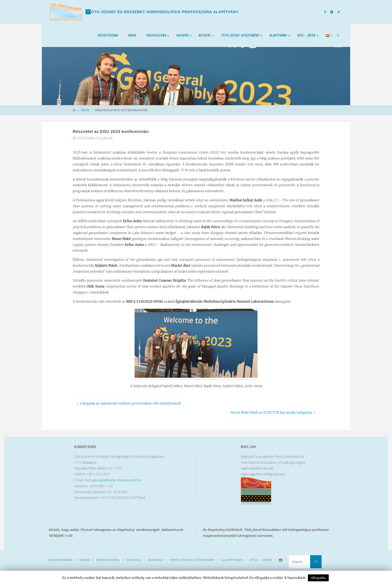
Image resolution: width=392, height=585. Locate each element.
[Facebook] (325, 12)
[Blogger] (338, 12)
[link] (338, 35)
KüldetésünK (60, 560)
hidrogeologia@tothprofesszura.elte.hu (113, 480)
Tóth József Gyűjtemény (192, 560)
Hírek (84, 560)
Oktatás (134, 560)
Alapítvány (232, 560)
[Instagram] (331, 12)
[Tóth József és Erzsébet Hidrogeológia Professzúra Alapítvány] (66, 12)
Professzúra (108, 560)
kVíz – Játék (261, 560)
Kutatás (155, 560)
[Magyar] (327, 35)
